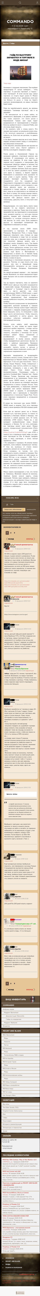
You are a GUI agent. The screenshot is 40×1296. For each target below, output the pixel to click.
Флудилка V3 (7, 1237)
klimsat (13, 547)
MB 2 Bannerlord (8, 1035)
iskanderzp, (6, 1239)
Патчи (6, 1045)
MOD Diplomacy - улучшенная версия (16, 1227)
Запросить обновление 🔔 (14, 509)
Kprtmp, (5, 1173)
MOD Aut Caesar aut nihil (12, 1171)
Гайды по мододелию (13, 1019)
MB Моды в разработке (11, 1085)
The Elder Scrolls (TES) (11, 1107)
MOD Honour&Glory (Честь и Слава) (16, 1192)
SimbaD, (5, 1249)
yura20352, (6, 1229)
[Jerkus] (7, 624)
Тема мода (7, 83)
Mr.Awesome (14, 599)
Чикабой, (6, 1206)
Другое (5, 43)
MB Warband (7, 1048)
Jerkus (12, 626)
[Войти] (37, 2)
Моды (6, 1038)
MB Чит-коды (7, 1092)
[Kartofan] (7, 854)
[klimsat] (7, 544)
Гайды (12, 43)
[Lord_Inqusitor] (7, 894)
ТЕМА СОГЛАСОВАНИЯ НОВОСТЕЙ (16, 1216)
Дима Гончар (15, 666)
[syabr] (7, 919)
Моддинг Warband (10, 1022)
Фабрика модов (8, 1009)
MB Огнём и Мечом (9, 1068)
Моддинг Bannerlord (11, 1012)
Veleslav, (6, 1194)
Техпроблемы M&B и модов (14, 1055)
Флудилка (6, 1026)
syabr (12, 921)
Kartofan (13, 857)
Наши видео (7, 1121)
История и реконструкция (12, 1124)
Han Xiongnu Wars (9, 1095)
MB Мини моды (8, 1088)
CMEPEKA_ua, (8, 1162)
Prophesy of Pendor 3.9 (11, 1204)
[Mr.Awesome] (7, 596)
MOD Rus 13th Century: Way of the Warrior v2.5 (19, 1159)
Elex (4, 1114)
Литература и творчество (12, 1127)
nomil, (5, 1187)
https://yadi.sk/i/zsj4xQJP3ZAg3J (16, 432)
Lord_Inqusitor (15, 896)
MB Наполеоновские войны (12, 1075)
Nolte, (5, 1218)
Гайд (11, 504)
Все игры (6, 1104)
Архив (5, 1131)
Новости (7, 1041)
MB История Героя (9, 1062)
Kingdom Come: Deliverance (13, 1111)
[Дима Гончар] (7, 664)
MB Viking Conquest (10, 1082)
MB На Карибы (8, 1058)
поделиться (8, 551)
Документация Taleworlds (15, 1016)
